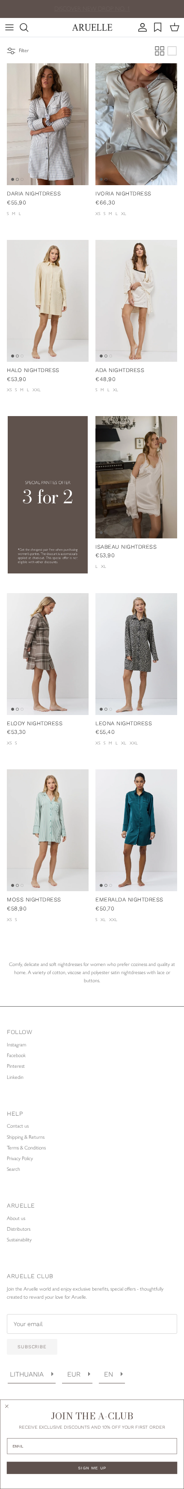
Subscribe (32, 1347)
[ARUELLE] (92, 27)
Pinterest (16, 1066)
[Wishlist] (158, 27)
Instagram (16, 1045)
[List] (172, 51)
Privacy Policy (20, 1158)
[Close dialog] (6, 1406)
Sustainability (19, 1240)
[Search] (28, 27)
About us (16, 1218)
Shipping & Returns (26, 1137)
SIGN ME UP (92, 1467)
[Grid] (159, 51)
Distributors (18, 1229)
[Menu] (9, 27)
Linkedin (15, 1077)
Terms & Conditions (26, 1148)
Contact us (18, 1126)
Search (13, 1169)
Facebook (16, 1055)
